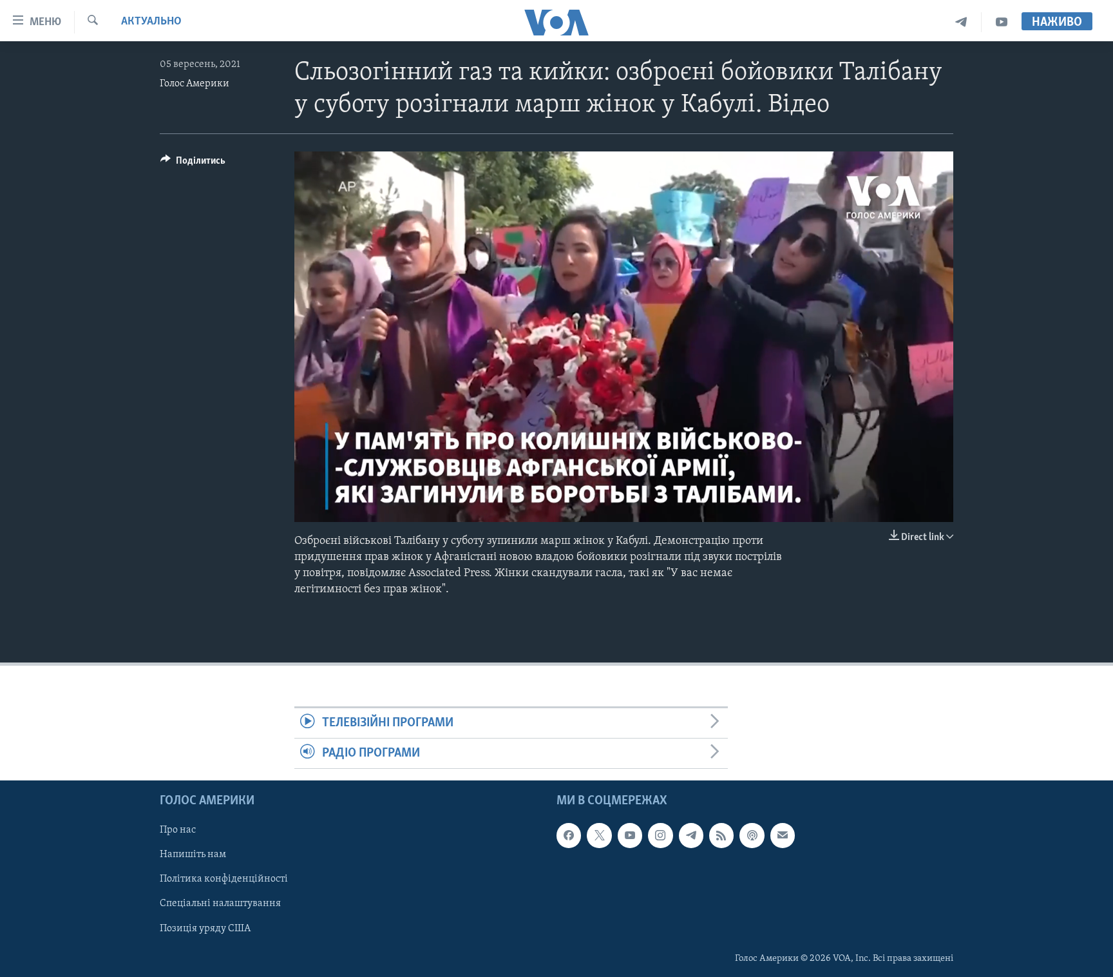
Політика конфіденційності (224, 880)
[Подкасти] (751, 836)
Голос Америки (194, 84)
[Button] (192, 163)
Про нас (178, 831)
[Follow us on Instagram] (660, 836)
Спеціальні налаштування (220, 904)
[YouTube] (1002, 22)
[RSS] (721, 836)
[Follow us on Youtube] (630, 836)
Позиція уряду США (205, 929)
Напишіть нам (193, 855)
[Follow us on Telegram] (691, 836)
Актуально (151, 22)
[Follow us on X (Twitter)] (599, 836)
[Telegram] (961, 22)
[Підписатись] (782, 836)
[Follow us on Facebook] (568, 836)
